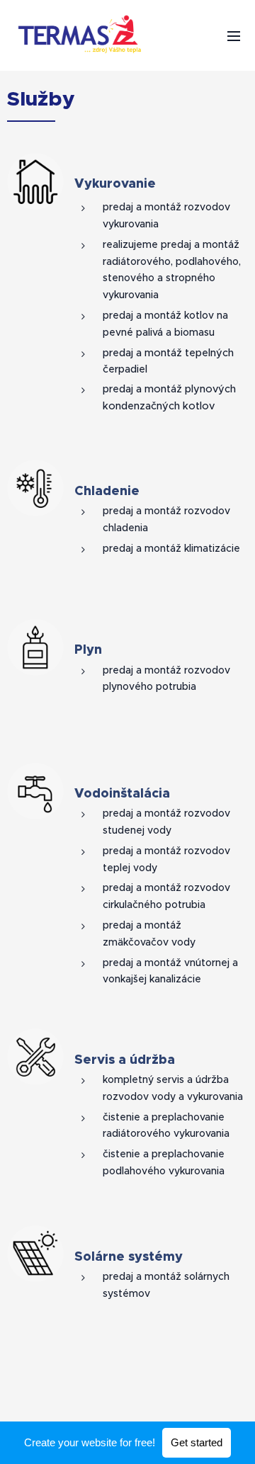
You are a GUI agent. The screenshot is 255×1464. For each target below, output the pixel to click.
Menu (234, 35)
